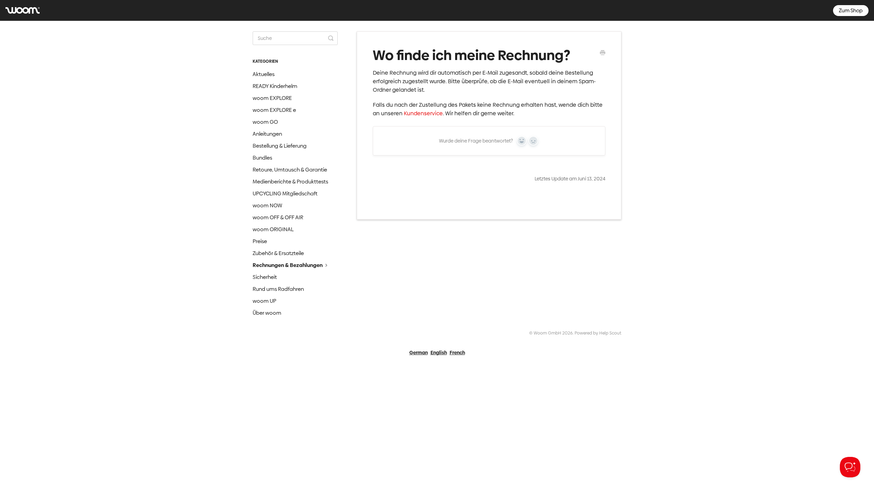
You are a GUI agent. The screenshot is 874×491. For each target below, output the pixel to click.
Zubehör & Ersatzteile (278, 253)
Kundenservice (423, 113)
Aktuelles (263, 74)
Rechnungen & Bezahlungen (288, 265)
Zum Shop (851, 10)
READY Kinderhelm (275, 86)
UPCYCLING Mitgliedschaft (285, 193)
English (439, 352)
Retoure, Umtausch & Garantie (290, 169)
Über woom (267, 312)
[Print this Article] (602, 53)
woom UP (264, 300)
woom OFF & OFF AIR (278, 217)
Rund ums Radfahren (278, 289)
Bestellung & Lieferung (280, 145)
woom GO (265, 121)
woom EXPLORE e (274, 110)
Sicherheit (265, 277)
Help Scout (610, 333)
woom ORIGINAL (273, 229)
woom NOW (267, 205)
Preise (260, 241)
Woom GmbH (547, 333)
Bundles (262, 157)
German (418, 352)
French (457, 352)
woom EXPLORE (272, 98)
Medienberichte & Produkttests (290, 181)
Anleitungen (267, 133)
